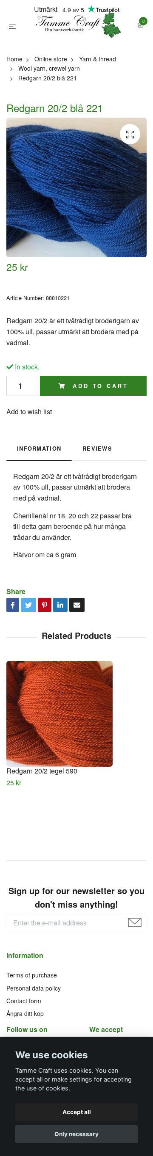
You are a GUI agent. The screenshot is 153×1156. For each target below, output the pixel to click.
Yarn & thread (97, 96)
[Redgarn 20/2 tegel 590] (76, 751)
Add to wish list (29, 449)
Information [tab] (39, 486)
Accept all (76, 1112)
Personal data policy (33, 1025)
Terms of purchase (31, 1012)
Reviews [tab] (97, 486)
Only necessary (76, 1134)
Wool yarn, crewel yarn (49, 106)
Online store (50, 96)
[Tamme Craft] (76, 44)
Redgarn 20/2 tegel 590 (41, 808)
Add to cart (98, 423)
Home (14, 96)
